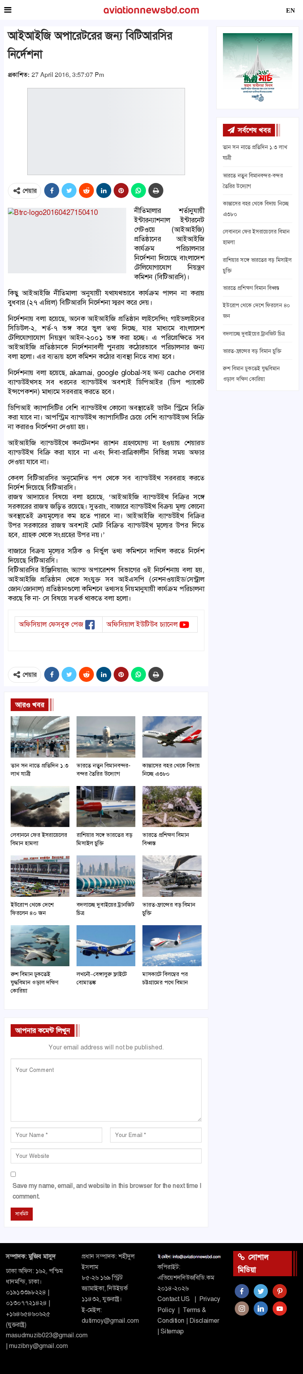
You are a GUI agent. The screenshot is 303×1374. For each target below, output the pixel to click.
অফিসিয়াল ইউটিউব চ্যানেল (142, 624)
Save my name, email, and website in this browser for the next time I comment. (107, 1191)
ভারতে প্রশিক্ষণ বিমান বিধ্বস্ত (251, 287)
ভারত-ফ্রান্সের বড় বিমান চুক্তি (252, 351)
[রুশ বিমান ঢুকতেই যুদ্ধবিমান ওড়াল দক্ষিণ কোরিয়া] (40, 945)
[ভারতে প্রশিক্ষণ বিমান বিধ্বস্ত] (171, 806)
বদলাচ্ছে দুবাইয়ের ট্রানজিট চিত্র (254, 333)
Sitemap (172, 1331)
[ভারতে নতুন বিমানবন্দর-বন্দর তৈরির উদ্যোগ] (106, 736)
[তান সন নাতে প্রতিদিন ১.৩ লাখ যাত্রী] (40, 736)
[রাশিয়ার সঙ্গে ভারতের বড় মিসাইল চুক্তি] (106, 806)
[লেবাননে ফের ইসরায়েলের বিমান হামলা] (40, 806)
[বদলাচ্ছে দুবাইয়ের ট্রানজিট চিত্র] (106, 875)
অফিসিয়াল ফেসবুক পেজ (51, 624)
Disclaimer (204, 1320)
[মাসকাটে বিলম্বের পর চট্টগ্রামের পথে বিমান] (171, 945)
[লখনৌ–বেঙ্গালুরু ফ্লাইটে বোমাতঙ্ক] (106, 945)
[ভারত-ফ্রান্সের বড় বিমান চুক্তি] (171, 875)
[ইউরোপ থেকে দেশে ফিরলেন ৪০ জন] (40, 875)
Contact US (173, 1299)
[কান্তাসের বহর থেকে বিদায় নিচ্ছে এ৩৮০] (171, 736)
